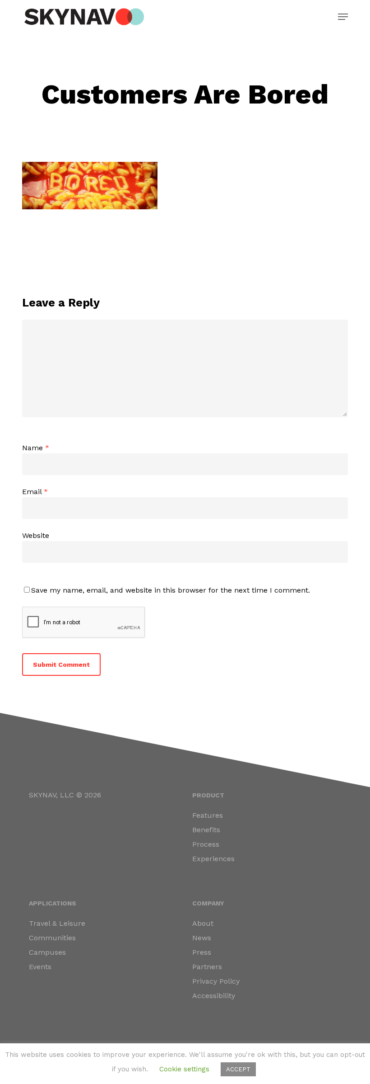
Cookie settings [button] (184, 1069)
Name (35, 447)
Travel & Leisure (57, 923)
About (202, 923)
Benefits (206, 829)
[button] (343, 16)
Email (35, 491)
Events (40, 966)
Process (205, 844)
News (201, 937)
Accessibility (213, 995)
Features (207, 815)
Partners (207, 966)
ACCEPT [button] (238, 1069)
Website (35, 535)
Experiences (213, 858)
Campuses (47, 952)
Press (201, 952)
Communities (52, 937)
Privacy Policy (216, 981)
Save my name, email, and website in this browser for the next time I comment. (170, 590)
